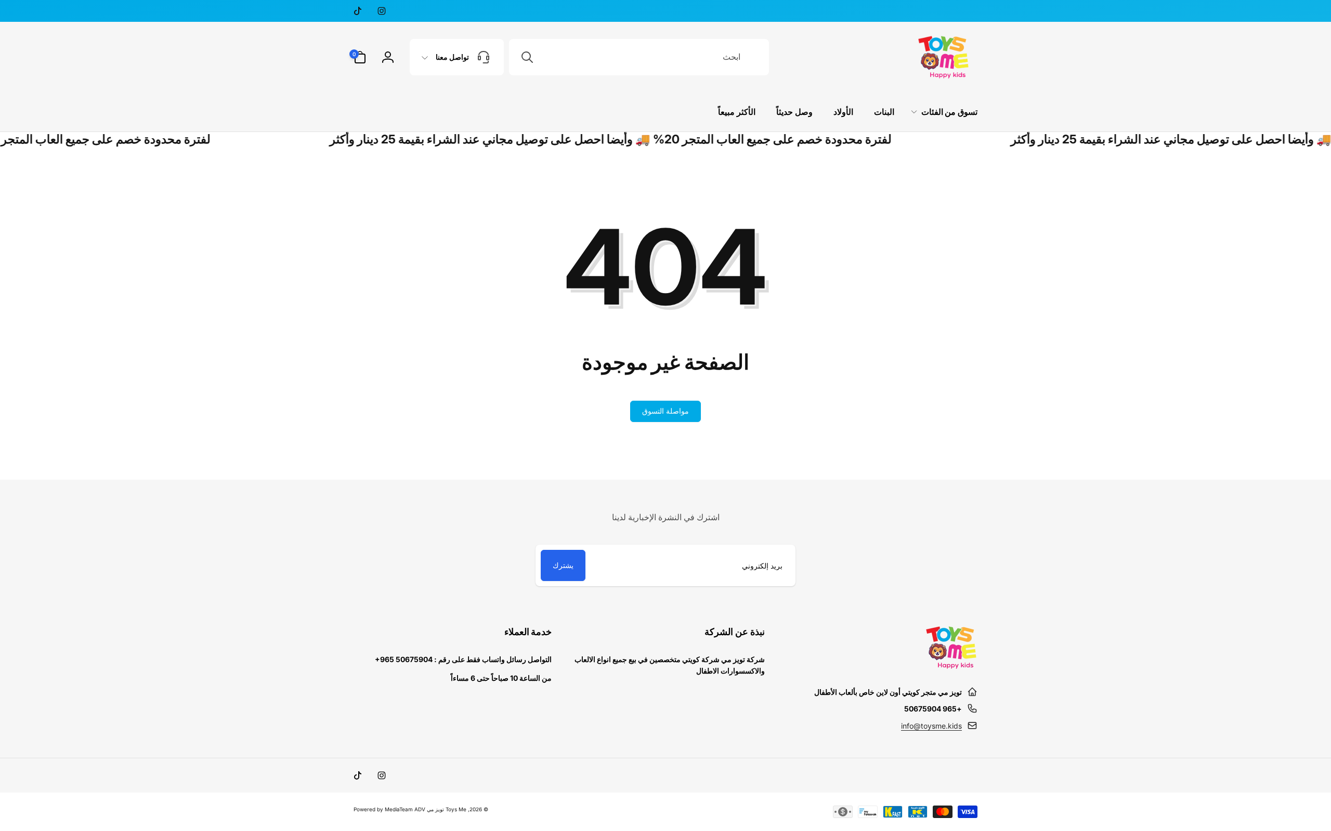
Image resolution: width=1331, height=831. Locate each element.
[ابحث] (527, 57)
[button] (360, 57)
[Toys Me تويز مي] (951, 666)
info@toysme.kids (931, 725)
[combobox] (639, 57)
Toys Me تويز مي (446, 809)
